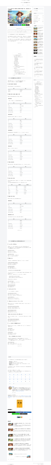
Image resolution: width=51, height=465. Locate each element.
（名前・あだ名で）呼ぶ (16, 70)
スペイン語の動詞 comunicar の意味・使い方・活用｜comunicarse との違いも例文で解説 (38, 60)
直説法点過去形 (37, 87)
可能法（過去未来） (16, 61)
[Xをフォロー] (13, 392)
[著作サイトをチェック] (12, 392)
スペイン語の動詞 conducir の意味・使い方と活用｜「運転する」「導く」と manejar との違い (38, 64)
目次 (18, 53)
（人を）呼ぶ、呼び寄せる (17, 67)
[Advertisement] (19, 47)
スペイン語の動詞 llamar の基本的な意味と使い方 (19, 66)
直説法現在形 (36, 86)
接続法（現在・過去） (16, 63)
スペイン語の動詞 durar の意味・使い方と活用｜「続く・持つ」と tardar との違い (38, 75)
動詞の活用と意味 (10, 409)
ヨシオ (13, 386)
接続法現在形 (16, 64)
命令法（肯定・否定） (16, 62)
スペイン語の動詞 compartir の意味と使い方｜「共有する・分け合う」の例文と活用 (38, 68)
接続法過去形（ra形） (17, 65)
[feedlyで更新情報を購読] (14, 392)
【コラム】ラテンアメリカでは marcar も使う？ (20, 69)
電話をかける (15, 68)
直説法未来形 (16, 60)
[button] (27, 25)
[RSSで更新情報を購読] (15, 392)
